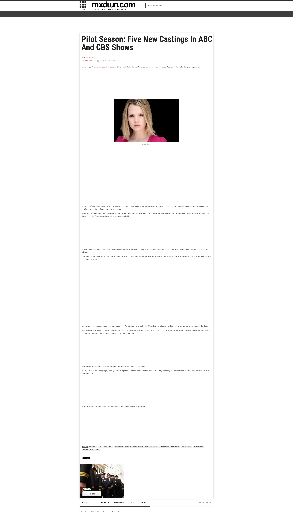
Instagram (119, 502)
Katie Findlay (154, 447)
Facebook (105, 502)
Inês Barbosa (89, 61)
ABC (100, 447)
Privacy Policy (117, 512)
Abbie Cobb (101, 67)
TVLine (94, 67)
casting (128, 447)
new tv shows (186, 447)
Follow (91, 494)
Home (84, 57)
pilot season (198, 447)
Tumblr (132, 502)
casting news (138, 447)
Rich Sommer (94, 450)
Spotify (144, 502)
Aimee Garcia (108, 447)
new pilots (165, 447)
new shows (175, 447)
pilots (85, 450)
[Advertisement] (146, 280)
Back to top (204, 502)
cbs (146, 447)
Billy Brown (119, 447)
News (91, 57)
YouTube (86, 502)
